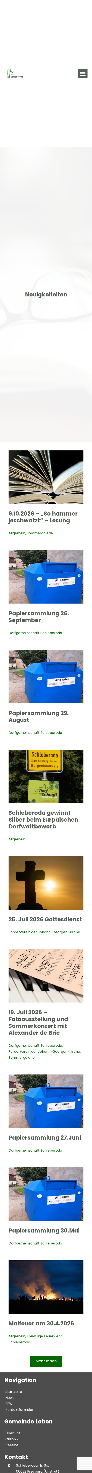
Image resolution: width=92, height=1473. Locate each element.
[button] (83, 73)
